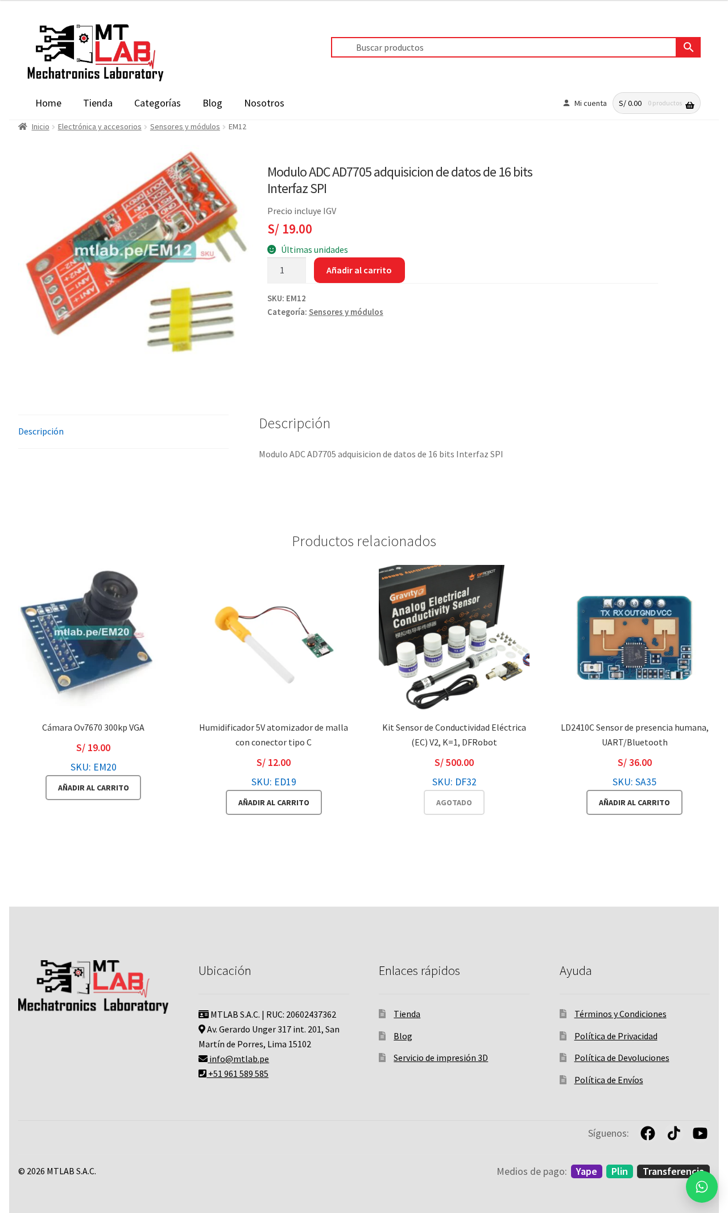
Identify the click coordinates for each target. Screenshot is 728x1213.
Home (48, 102)
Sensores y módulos (185, 126)
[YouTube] (700, 1133)
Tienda (98, 102)
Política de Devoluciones (621, 1057)
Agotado (454, 802)
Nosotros (264, 102)
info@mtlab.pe (238, 1058)
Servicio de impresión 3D (441, 1057)
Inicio (40, 126)
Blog (212, 102)
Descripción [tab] (41, 431)
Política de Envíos (608, 1079)
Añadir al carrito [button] (93, 787)
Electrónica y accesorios (100, 126)
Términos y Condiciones (620, 1013)
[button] (702, 1187)
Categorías (157, 102)
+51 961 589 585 (237, 1073)
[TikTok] (674, 1133)
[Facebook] (647, 1133)
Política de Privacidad (615, 1036)
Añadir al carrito (359, 270)
